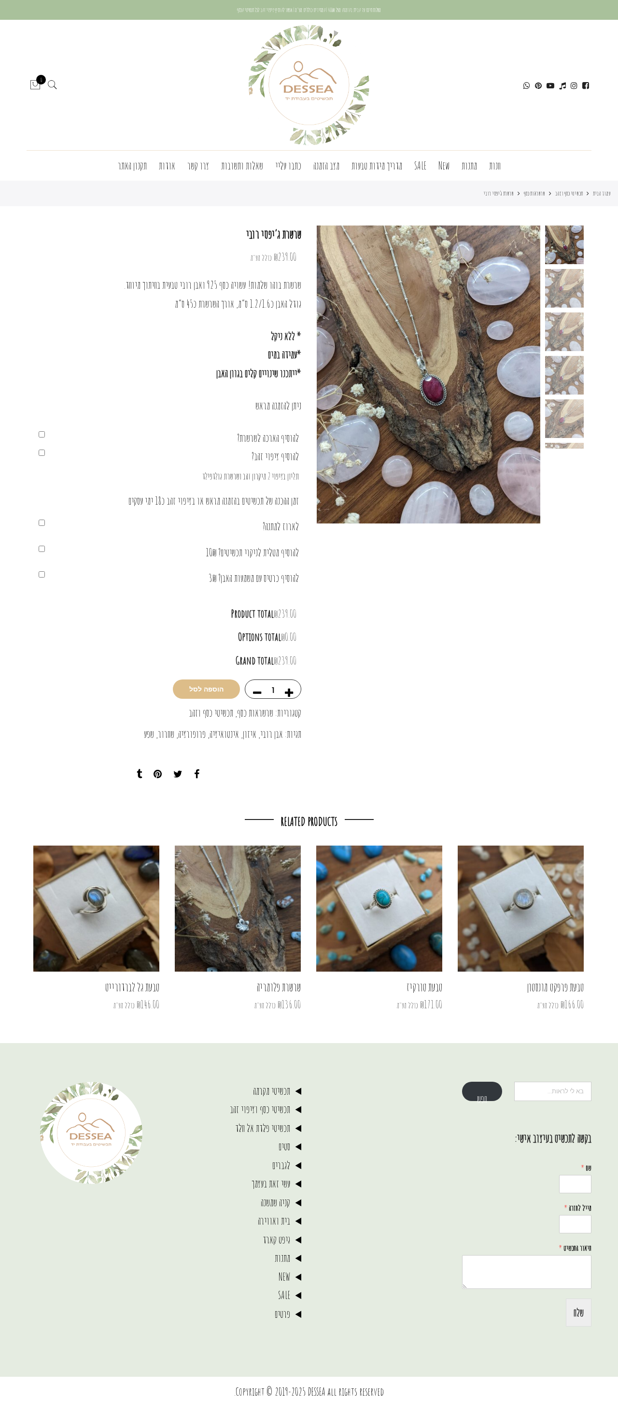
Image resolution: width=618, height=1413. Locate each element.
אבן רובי (271, 733)
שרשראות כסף (534, 193)
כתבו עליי (288, 165)
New (443, 165)
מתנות (469, 165)
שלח (579, 1312)
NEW (284, 1276)
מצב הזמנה (326, 165)
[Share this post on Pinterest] (158, 774)
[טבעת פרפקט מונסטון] (521, 909)
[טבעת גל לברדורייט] (96, 909)
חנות (495, 165)
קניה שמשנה (275, 1202)
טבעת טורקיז (424, 987)
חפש (482, 1096)
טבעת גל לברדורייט (132, 987)
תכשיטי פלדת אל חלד (262, 1127)
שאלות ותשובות (242, 165)
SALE (420, 165)
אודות (167, 165)
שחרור (166, 733)
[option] (428, 374)
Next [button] (333, 375)
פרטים (282, 1313)
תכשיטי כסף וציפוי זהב (260, 1109)
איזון (249, 733)
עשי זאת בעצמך (271, 1183)
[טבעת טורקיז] (379, 909)
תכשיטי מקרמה (271, 1090)
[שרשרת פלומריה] (238, 909)
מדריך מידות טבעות (376, 165)
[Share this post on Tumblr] (139, 774)
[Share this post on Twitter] (178, 774)
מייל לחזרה (577, 1208)
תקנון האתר (132, 165)
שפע (149, 733)
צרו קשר (198, 165)
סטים (284, 1146)
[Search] (52, 85)
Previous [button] (516, 375)
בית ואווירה (274, 1220)
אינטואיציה (224, 733)
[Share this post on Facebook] (196, 774)
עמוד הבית (602, 193)
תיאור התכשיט (575, 1248)
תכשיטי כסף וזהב (569, 193)
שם (586, 1168)
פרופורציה (192, 733)
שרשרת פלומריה (278, 987)
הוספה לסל (206, 689)
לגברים (281, 1165)
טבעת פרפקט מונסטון (555, 987)
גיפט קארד (276, 1239)
